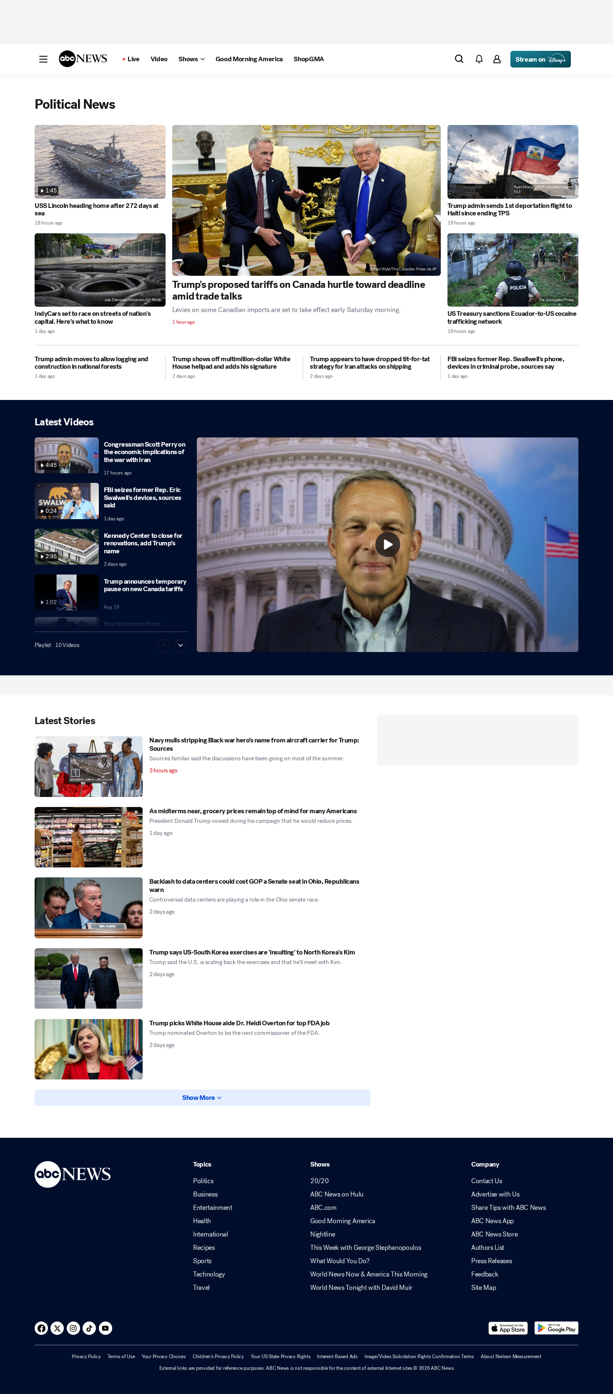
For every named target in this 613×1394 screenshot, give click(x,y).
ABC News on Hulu (337, 1194)
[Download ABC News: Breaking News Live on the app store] (508, 1328)
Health (202, 1221)
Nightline (322, 1234)
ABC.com (323, 1207)
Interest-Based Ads (337, 1356)
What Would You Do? (339, 1261)
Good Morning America (342, 1221)
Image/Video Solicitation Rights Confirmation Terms (419, 1356)
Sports (202, 1261)
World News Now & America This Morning (368, 1274)
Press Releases (491, 1261)
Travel (201, 1287)
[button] (43, 59)
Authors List (487, 1247)
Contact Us (486, 1181)
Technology (209, 1274)
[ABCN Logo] (83, 58)
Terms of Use (121, 1356)
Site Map (483, 1287)
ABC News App (492, 1221)
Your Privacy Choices (164, 1356)
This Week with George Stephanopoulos (365, 1247)
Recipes (204, 1247)
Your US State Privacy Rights (280, 1356)
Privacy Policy (86, 1356)
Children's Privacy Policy (218, 1356)
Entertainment (212, 1207)
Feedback (484, 1274)
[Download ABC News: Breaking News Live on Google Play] (556, 1328)
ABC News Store (494, 1234)
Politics (203, 1181)
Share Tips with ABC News (508, 1207)
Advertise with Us (495, 1194)
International (210, 1234)
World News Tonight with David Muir (361, 1287)
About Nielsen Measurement (511, 1356)
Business (205, 1194)
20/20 (319, 1181)
